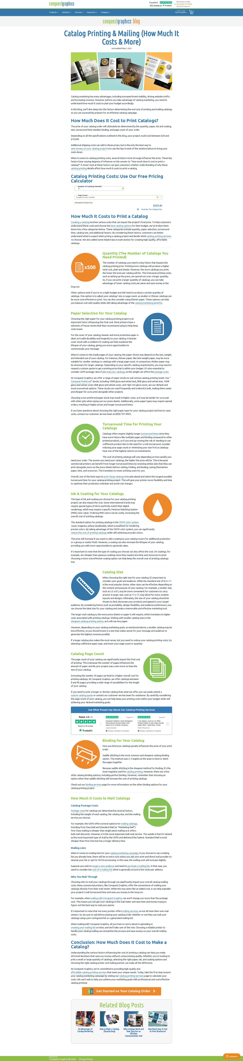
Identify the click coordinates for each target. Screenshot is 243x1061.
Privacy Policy (86, 1059)
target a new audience (103, 866)
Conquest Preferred (81, 381)
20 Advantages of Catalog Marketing (85, 1030)
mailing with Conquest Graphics (106, 898)
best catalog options (121, 225)
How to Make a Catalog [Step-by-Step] (109, 1030)
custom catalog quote (82, 695)
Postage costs (78, 810)
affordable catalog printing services (89, 972)
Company (105, 12)
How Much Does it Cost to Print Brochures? (157, 1030)
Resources (91, 12)
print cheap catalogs (114, 476)
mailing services (130, 911)
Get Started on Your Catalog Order (123, 991)
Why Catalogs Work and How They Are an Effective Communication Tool (134, 1032)
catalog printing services (159, 236)
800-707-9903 (187, 4)
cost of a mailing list (102, 869)
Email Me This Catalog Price (151, 209)
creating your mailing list (83, 927)
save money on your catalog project (89, 148)
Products (53, 12)
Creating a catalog (80, 222)
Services (78, 12)
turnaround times (150, 433)
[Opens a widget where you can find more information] (231, 1056)
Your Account (180, 11)
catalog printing (79, 168)
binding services (94, 784)
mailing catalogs (129, 823)
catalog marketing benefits (148, 303)
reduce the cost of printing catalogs (89, 532)
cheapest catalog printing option (87, 621)
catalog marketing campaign (124, 853)
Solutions (66, 12)
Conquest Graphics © (62, 1059)
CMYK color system (129, 522)
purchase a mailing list (139, 866)
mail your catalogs (116, 372)
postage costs (161, 372)
